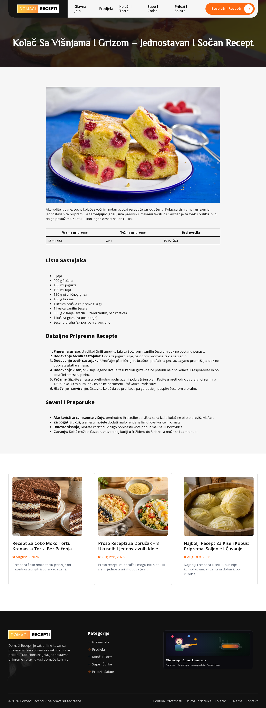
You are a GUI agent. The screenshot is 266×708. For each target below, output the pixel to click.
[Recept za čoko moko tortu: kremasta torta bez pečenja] (47, 506)
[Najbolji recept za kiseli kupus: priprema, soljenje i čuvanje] (219, 506)
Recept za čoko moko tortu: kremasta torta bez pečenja (42, 546)
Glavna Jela (80, 8)
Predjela (106, 8)
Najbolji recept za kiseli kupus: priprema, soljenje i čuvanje (216, 546)
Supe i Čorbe (153, 8)
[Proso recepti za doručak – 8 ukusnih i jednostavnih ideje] (133, 506)
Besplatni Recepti (226, 8)
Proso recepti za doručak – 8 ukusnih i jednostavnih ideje (128, 546)
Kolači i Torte (125, 8)
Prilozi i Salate (181, 8)
